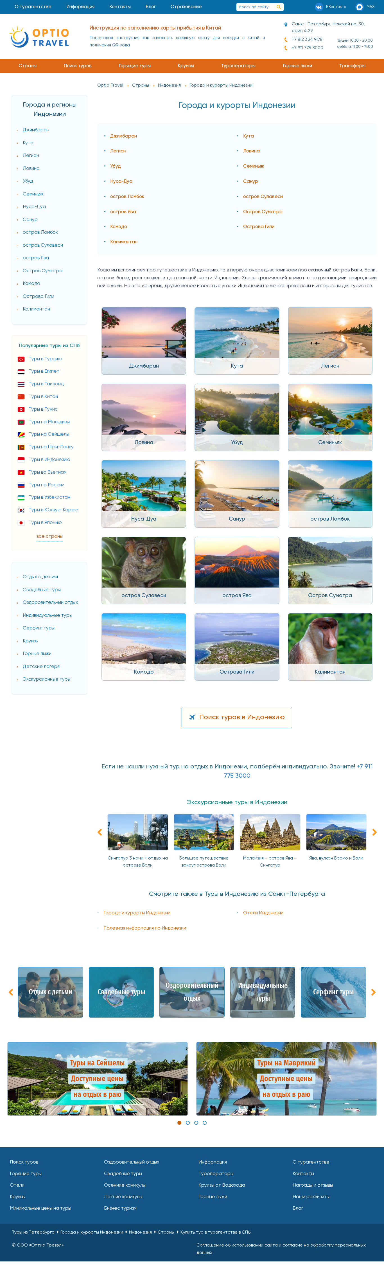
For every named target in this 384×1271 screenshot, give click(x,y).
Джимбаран (36, 130)
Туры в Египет (44, 371)
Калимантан (36, 309)
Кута (28, 143)
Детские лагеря (41, 666)
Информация (80, 7)
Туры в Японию (45, 522)
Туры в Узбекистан (49, 497)
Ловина (31, 168)
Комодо (31, 283)
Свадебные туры (42, 590)
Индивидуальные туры (47, 615)
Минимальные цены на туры (40, 1208)
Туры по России (46, 485)
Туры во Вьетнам (48, 472)
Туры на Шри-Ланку (51, 447)
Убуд (28, 181)
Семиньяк (33, 194)
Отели (17, 1185)
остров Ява (36, 258)
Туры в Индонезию (49, 459)
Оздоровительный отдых (50, 602)
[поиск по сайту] (279, 7)
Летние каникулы (123, 1196)
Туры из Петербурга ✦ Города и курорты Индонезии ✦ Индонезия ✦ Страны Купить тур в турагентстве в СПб (131, 1232)
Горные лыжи (297, 66)
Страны (28, 66)
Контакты (120, 7)
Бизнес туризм (120, 1208)
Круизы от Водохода (221, 1185)
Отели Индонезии (263, 913)
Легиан (31, 155)
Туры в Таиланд (46, 384)
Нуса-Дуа (34, 206)
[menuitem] (33, 7)
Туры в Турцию (45, 359)
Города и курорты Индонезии (136, 913)
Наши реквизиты (311, 1196)
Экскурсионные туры (47, 679)
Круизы (186, 66)
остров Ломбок (40, 232)
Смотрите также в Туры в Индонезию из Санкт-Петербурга (237, 894)
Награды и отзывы (313, 1185)
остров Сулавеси (43, 245)
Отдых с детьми (40, 577)
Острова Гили (38, 296)
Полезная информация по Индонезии (144, 928)
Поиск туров (78, 66)
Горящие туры (135, 66)
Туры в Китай (43, 396)
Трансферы (352, 66)
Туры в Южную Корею (53, 510)
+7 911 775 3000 (307, 48)
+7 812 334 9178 (307, 39)
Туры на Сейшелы (49, 434)
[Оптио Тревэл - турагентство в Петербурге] (38, 37)
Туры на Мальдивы (49, 422)
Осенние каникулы (125, 1185)
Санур (30, 219)
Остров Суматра (42, 271)
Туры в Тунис (43, 409)
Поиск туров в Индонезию (242, 717)
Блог (151, 7)
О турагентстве (33, 7)
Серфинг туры (39, 628)
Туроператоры (238, 66)
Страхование (186, 7)
